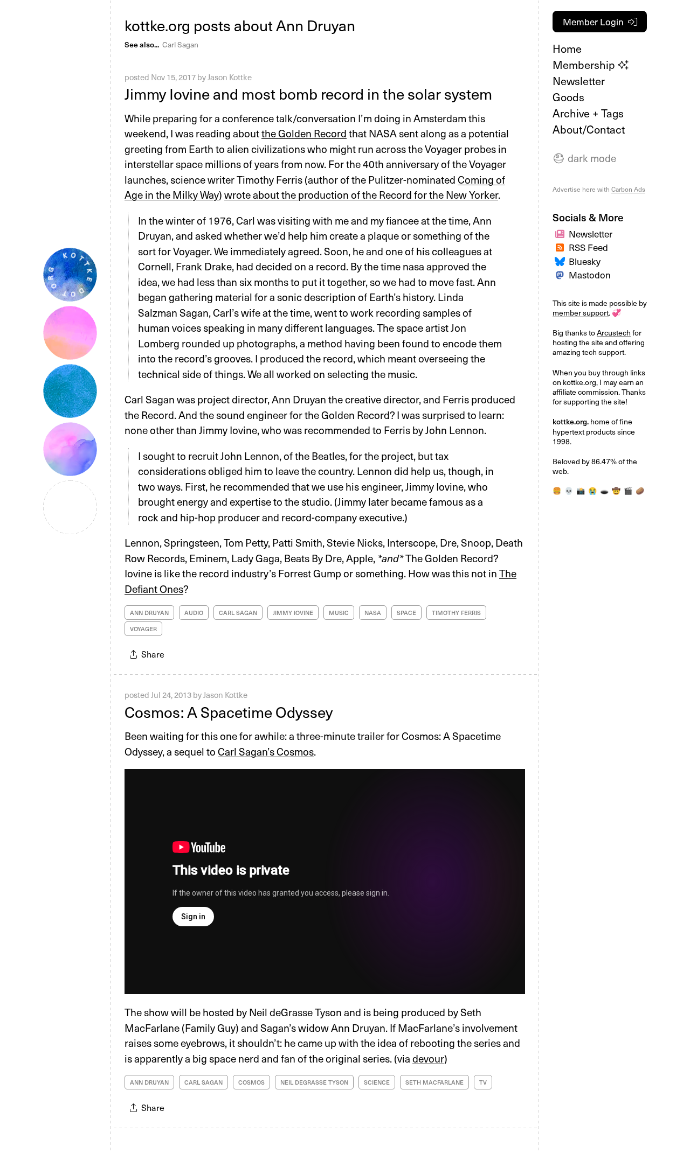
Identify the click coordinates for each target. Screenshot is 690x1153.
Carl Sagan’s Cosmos (266, 751)
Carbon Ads (628, 189)
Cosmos (251, 1082)
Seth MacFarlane (434, 1082)
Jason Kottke (230, 77)
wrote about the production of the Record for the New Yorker (361, 194)
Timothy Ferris (456, 612)
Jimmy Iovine (293, 612)
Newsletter (579, 81)
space (406, 612)
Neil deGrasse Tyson (314, 1082)
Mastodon (590, 275)
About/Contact (589, 129)
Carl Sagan (180, 44)
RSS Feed (588, 247)
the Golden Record (304, 133)
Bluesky (585, 261)
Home (567, 48)
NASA (372, 612)
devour (428, 1058)
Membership (585, 65)
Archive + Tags (588, 113)
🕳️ (604, 490)
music (339, 612)
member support (581, 312)
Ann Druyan (149, 612)
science (377, 1082)
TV (483, 1082)
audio (193, 612)
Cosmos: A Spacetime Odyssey (229, 711)
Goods (568, 97)
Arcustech (614, 332)
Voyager (143, 628)
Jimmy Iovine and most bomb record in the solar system (308, 93)
